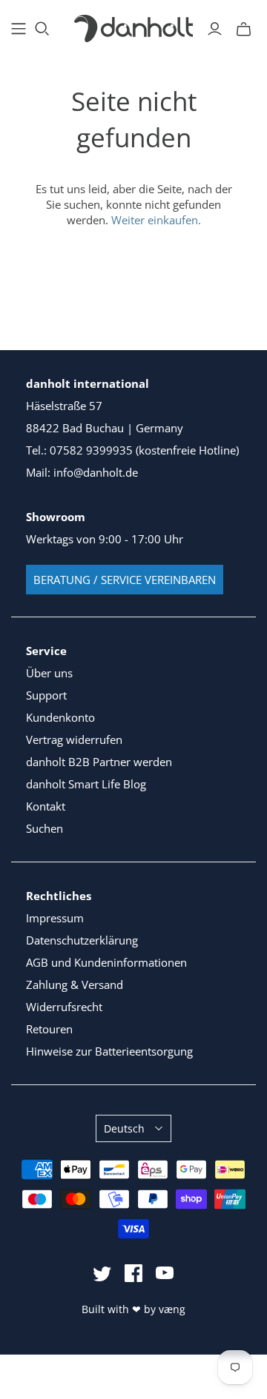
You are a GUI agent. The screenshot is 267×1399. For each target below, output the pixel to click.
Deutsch (124, 1128)
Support (46, 695)
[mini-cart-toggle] (243, 29)
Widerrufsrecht (64, 1006)
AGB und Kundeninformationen (106, 962)
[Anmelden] (214, 29)
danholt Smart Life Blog (86, 783)
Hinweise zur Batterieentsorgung (109, 1051)
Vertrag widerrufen (74, 739)
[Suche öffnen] (42, 28)
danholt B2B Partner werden (99, 761)
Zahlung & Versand (74, 984)
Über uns (49, 672)
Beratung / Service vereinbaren (124, 579)
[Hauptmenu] (18, 28)
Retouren (49, 1028)
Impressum (55, 917)
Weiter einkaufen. (156, 219)
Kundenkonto (60, 717)
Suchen (44, 828)
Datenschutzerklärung (82, 940)
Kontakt (45, 806)
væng (172, 1309)
